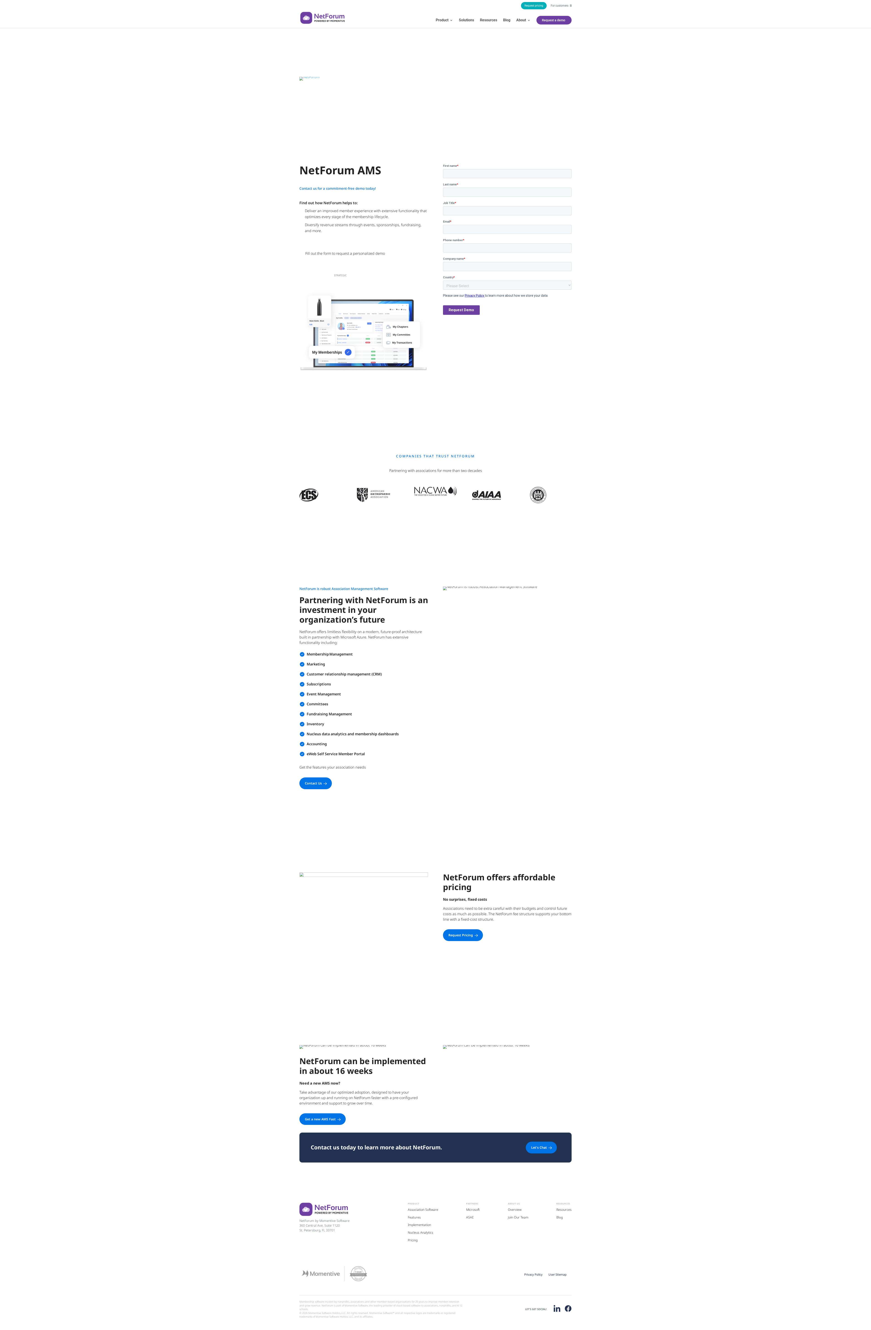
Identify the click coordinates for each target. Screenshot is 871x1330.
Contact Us (313, 783)
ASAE (470, 1217)
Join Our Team (518, 1217)
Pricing (413, 1240)
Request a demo (553, 20)
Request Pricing (460, 935)
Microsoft (473, 1209)
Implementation (419, 1225)
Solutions (466, 20)
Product (442, 20)
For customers (560, 5)
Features (414, 1217)
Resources (488, 20)
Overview (514, 1209)
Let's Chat (539, 1147)
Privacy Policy (533, 1274)
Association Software (423, 1209)
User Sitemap (557, 1274)
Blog (506, 20)
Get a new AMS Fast (320, 1119)
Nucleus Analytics (420, 1232)
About (521, 20)
